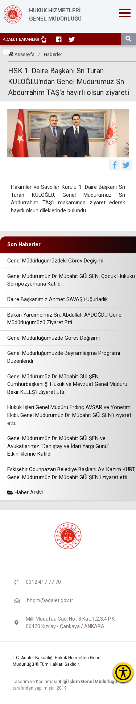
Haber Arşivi (28, 493)
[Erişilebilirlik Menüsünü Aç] (123, 672)
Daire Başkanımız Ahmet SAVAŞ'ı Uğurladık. (58, 299)
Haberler (53, 54)
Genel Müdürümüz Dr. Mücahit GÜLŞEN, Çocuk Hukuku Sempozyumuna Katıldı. (71, 280)
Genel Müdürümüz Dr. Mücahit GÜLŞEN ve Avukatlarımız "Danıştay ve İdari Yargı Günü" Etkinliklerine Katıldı (58, 446)
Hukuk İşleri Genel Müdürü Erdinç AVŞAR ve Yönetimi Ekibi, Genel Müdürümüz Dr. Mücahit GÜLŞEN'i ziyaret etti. (69, 415)
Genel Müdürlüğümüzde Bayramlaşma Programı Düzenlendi (63, 357)
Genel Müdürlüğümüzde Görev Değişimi (53, 338)
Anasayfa (24, 54)
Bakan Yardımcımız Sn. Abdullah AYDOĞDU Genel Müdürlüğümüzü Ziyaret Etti (65, 319)
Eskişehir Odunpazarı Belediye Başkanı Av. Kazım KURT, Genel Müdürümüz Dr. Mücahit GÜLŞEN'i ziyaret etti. (71, 473)
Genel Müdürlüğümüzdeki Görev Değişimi (55, 261)
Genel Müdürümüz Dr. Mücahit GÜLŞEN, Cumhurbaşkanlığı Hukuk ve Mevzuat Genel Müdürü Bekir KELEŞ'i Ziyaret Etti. (67, 384)
